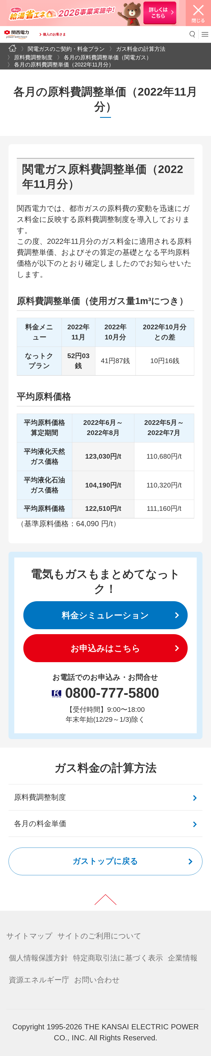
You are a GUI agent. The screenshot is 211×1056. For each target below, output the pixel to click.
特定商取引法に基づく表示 (118, 958)
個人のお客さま (54, 34)
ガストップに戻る (105, 861)
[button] (192, 34)
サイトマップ (29, 936)
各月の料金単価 (40, 824)
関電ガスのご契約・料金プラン (66, 49)
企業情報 (183, 958)
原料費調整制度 (33, 57)
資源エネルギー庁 (39, 980)
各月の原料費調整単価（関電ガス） (108, 57)
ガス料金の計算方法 (140, 49)
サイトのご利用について (99, 936)
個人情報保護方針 (38, 958)
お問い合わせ (97, 980)
